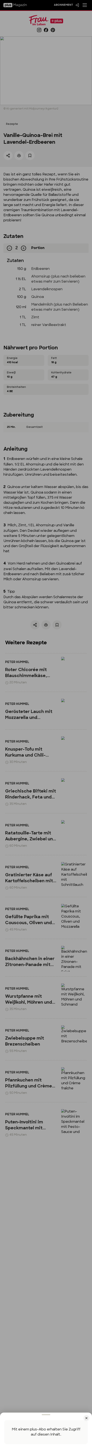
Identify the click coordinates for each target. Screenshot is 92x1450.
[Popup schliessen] (46, 725)
